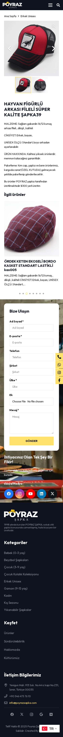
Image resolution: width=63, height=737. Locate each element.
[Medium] (51, 714)
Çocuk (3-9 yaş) (14, 567)
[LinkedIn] (41, 494)
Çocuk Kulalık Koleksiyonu (21, 574)
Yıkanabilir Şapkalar (17, 610)
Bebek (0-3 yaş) (14, 553)
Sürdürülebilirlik (14, 641)
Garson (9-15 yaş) (15, 588)
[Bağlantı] (31, 244)
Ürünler (9, 633)
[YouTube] (30, 494)
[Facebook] (8, 494)
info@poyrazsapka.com (23, 702)
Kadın (8, 595)
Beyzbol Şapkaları (16, 560)
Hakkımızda (12, 650)
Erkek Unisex (12, 581)
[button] (50, 5)
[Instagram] (19, 494)
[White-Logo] (12, 5)
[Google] (41, 714)
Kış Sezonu (11, 603)
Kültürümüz (11, 658)
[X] (52, 494)
